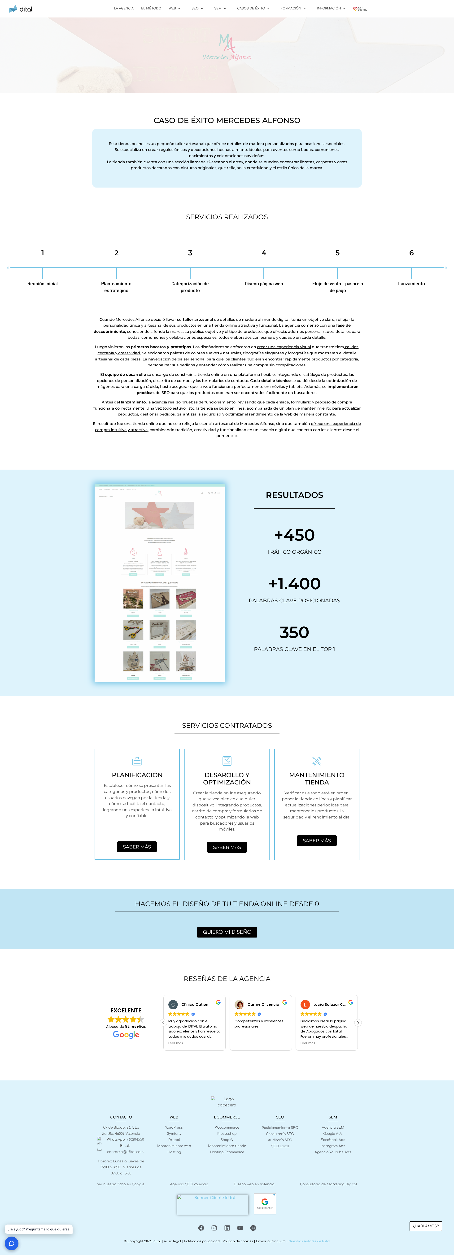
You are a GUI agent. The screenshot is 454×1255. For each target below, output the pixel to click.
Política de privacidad (202, 1241)
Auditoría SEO (280, 1140)
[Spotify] (253, 1228)
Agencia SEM (333, 1127)
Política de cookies (238, 1241)
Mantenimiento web (174, 1146)
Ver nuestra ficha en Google (120, 1184)
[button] (7, 268)
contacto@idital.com (125, 1152)
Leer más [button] (175, 1043)
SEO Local (280, 1146)
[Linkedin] (227, 1228)
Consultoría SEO (280, 1134)
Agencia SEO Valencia (189, 1184)
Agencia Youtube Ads (333, 1152)
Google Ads (333, 1133)
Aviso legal (172, 1241)
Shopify (227, 1140)
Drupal (174, 1140)
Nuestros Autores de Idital (309, 1241)
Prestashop (227, 1133)
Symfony (174, 1133)
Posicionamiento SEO (280, 1128)
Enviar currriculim (270, 1241)
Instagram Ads (333, 1146)
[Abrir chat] (11, 1243)
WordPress (174, 1127)
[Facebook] (201, 1228)
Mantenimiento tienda (227, 1146)
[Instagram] (214, 1228)
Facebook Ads (333, 1140)
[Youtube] (240, 1228)
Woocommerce (227, 1127)
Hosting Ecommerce (227, 1152)
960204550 (135, 1139)
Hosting (174, 1152)
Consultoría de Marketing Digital (328, 1184)
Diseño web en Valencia (254, 1184)
